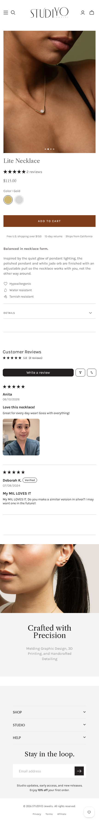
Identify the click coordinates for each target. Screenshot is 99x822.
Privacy (37, 814)
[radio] (8, 199)
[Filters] (80, 372)
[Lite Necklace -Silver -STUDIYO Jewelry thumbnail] (51, 149)
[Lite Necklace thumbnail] (53, 149)
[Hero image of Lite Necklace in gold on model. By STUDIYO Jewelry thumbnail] (45, 149)
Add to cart (49, 221)
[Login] (82, 12)
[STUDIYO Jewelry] (49, 12)
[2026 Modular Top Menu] (5, 12)
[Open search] (13, 12)
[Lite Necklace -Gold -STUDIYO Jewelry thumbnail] (48, 149)
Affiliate (61, 814)
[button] (14, 172)
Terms (49, 814)
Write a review (38, 372)
